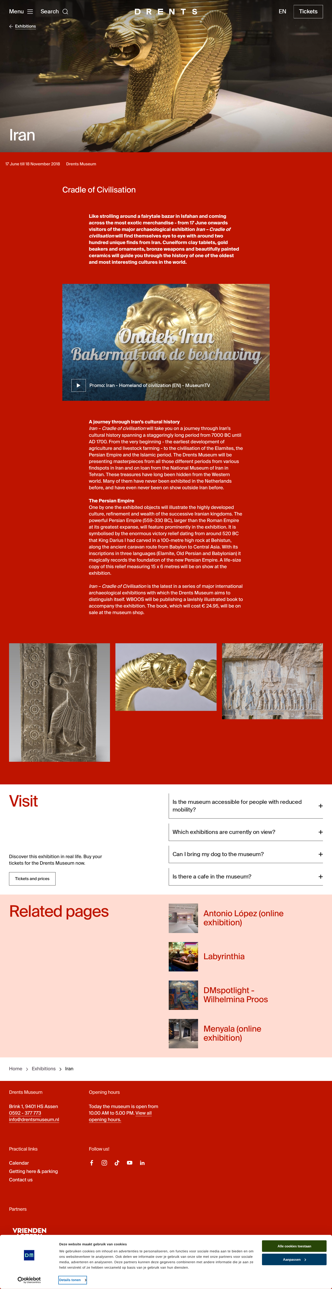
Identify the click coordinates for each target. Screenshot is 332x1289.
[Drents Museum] (166, 12)
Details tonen (70, 1280)
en (282, 11)
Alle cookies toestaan (294, 1246)
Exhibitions (44, 1069)
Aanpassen (292, 1259)
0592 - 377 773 (25, 1113)
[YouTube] (129, 1163)
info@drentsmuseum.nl (34, 1120)
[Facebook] (91, 1163)
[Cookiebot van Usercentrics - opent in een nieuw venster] (29, 1280)
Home (15, 1069)
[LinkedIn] (142, 1163)
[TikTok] (117, 1163)
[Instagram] (104, 1163)
